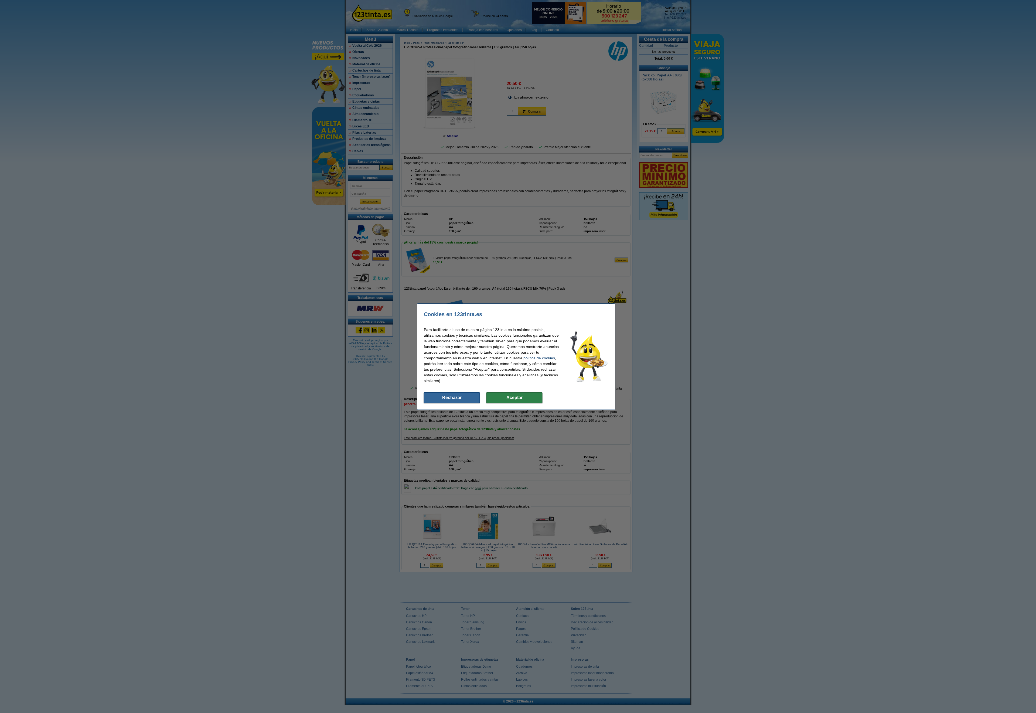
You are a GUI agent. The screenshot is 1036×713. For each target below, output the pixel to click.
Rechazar (452, 397)
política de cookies (539, 358)
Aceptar (514, 397)
